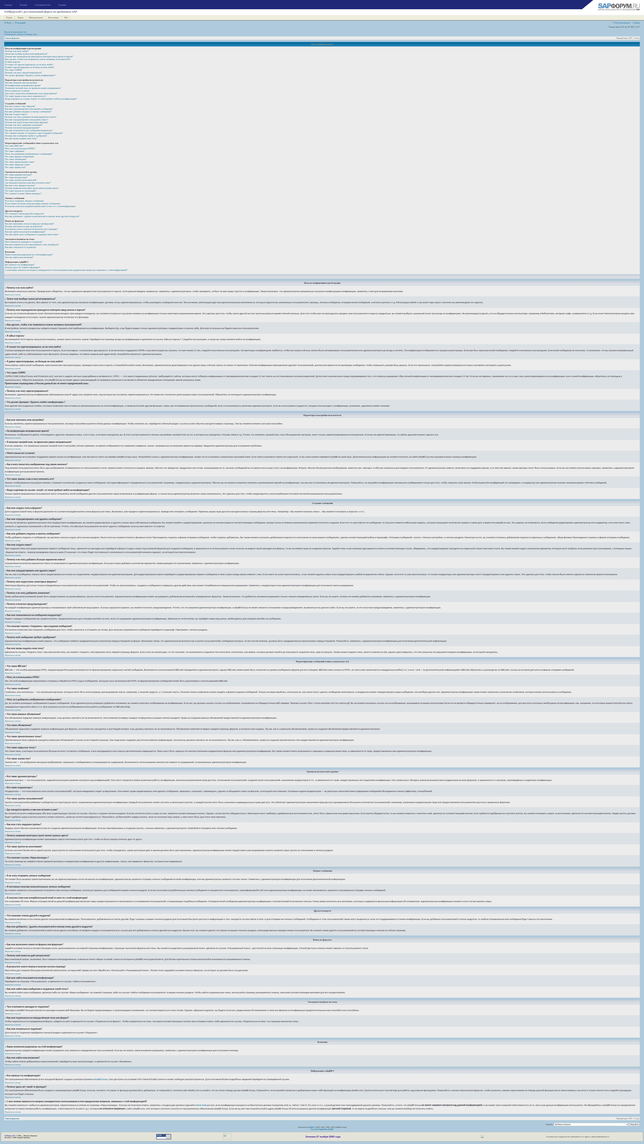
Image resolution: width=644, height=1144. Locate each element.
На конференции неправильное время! (23, 85)
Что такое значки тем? (15, 167)
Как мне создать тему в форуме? (20, 106)
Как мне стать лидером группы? (20, 185)
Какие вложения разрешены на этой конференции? (29, 254)
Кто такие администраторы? (18, 174)
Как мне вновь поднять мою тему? (21, 138)
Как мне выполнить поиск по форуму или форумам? (29, 223)
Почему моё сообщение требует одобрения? (26, 135)
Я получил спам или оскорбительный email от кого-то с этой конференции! (40, 206)
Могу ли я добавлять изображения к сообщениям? (28, 154)
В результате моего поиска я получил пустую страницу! (31, 229)
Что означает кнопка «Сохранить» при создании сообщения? (34, 133)
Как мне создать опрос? (16, 114)
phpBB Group (101, 1079)
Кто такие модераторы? (16, 177)
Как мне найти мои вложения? (19, 257)
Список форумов (12, 38)
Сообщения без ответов (13, 34)
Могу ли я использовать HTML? (20, 148)
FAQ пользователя (622, 23)
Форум (20, 17)
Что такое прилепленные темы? (20, 162)
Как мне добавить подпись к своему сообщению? (28, 111)
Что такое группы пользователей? (21, 180)
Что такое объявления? (15, 159)
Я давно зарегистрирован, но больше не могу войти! (29, 67)
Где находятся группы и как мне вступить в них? (28, 182)
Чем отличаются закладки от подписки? (23, 242)
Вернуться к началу (13, 295)
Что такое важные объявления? (19, 156)
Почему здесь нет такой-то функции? (22, 267)
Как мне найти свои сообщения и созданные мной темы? (32, 234)
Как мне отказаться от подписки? (20, 247)
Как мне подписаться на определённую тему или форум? (32, 244)
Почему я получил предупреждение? (22, 127)
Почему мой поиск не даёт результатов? (24, 226)
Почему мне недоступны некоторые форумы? (26, 122)
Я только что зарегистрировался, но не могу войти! (29, 64)
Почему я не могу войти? (17, 51)
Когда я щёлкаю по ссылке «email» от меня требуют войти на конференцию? (41, 99)
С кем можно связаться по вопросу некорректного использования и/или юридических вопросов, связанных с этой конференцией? (66, 270)
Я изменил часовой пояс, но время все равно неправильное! (33, 88)
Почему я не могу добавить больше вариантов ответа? (30, 117)
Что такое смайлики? (14, 151)
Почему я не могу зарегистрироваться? (23, 72)
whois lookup (202, 1105)
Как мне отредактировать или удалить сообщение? (29, 109)
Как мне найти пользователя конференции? (25, 231)
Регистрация (20, 23)
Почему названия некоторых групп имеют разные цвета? (32, 188)
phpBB (310, 1127)
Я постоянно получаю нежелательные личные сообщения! (32, 203)
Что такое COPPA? (13, 70)
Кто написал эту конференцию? (20, 264)
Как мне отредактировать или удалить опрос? (26, 119)
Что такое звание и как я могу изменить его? (25, 96)
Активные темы (30, 34)
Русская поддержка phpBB (322, 1129)
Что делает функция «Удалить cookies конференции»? (30, 75)
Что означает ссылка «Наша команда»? (23, 193)
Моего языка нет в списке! (17, 90)
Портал (9, 17)
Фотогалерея (53, 17)
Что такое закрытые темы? (17, 164)
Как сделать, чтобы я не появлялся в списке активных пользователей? (37, 59)
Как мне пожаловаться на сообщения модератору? (29, 130)
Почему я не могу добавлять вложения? (23, 125)
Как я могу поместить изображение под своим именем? (31, 93)
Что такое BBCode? (14, 146)
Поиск (637, 23)
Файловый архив (36, 17)
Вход (8, 23)
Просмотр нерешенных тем (15, 32)
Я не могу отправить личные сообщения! (24, 201)
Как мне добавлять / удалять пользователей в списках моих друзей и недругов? (42, 216)
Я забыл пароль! (12, 62)
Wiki (66, 17)
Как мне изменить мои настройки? (21, 82)
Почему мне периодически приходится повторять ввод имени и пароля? (39, 56)
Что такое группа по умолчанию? (20, 191)
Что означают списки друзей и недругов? (24, 213)
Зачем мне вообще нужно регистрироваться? (26, 54)
